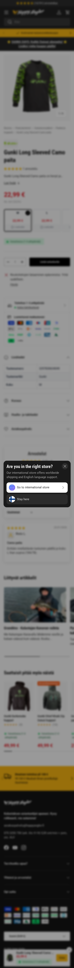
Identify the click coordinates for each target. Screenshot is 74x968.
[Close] (65, 466)
